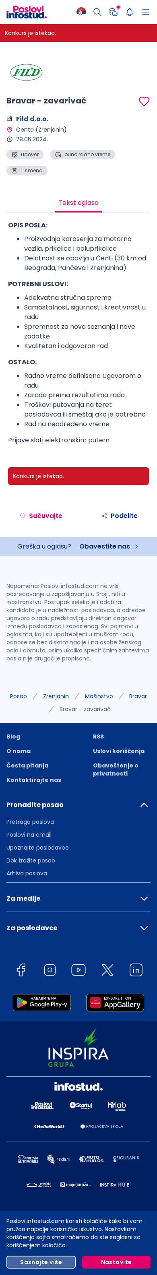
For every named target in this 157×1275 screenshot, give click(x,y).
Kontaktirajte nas (33, 780)
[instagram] (50, 971)
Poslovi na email (29, 835)
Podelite (124, 515)
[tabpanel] (78, 335)
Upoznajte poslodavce (37, 848)
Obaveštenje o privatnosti (115, 769)
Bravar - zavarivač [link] (85, 709)
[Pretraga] (97, 12)
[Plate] (113, 12)
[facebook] (21, 971)
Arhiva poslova (26, 873)
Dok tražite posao (30, 860)
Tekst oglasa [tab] (78, 202)
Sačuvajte (45, 515)
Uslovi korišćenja (119, 751)
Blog (13, 736)
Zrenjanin (56, 696)
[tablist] (78, 203)
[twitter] (107, 971)
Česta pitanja (27, 765)
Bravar (138, 696)
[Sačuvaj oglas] (144, 101)
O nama (18, 751)
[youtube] (78, 971)
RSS (98, 736)
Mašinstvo (99, 696)
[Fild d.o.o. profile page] (26, 72)
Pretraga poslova (30, 822)
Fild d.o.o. (32, 119)
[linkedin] (136, 971)
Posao (18, 696)
